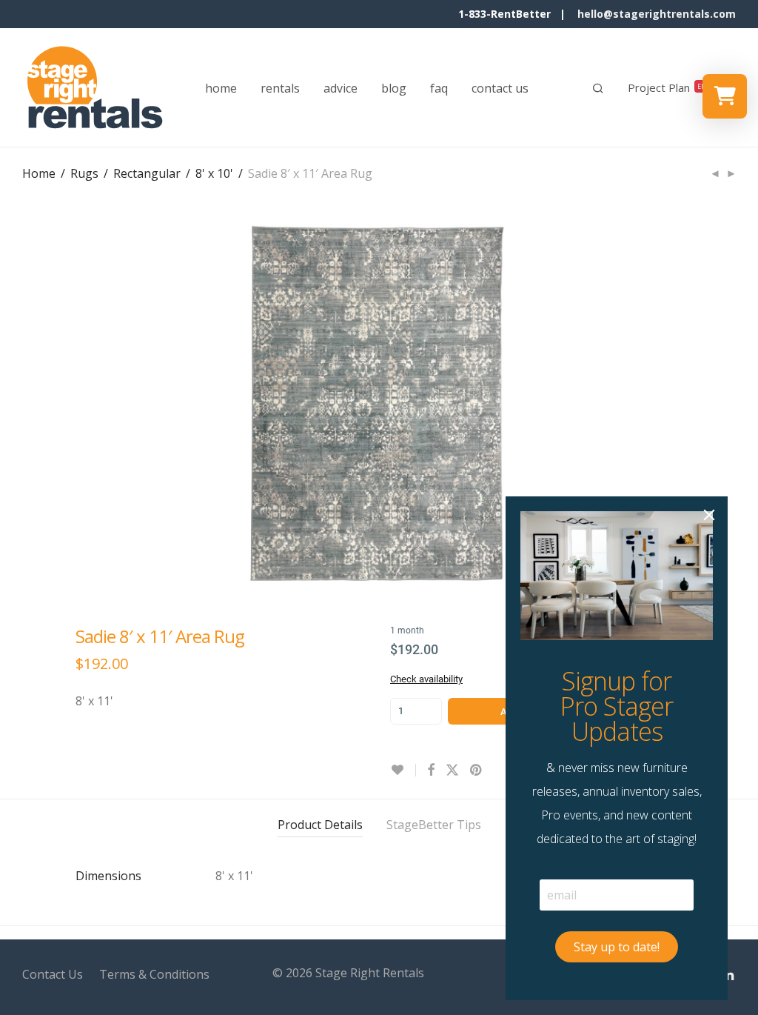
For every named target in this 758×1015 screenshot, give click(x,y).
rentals (280, 88)
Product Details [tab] (320, 824)
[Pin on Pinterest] (476, 770)
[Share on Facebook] (431, 770)
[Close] (709, 515)
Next (732, 404)
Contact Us (52, 974)
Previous (25, 404)
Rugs (84, 173)
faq (439, 88)
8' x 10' (214, 173)
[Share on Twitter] (452, 770)
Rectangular (147, 173)
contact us (500, 88)
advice (340, 88)
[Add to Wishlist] (403, 770)
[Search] (598, 88)
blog (393, 88)
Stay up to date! (617, 947)
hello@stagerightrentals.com (656, 14)
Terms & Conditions (154, 974)
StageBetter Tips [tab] (433, 824)
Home (39, 173)
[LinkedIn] (729, 973)
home (221, 88)
